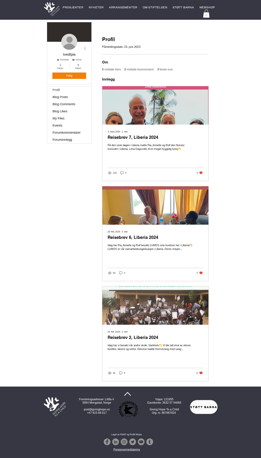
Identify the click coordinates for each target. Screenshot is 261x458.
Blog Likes (60, 111)
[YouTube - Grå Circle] (141, 441)
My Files (58, 118)
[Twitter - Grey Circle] (132, 441)
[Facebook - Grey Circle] (107, 441)
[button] (206, 14)
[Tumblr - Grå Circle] (149, 441)
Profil (56, 90)
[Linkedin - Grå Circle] (115, 441)
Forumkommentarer (67, 132)
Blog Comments (64, 104)
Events (57, 125)
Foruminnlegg (62, 139)
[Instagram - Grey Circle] (124, 441)
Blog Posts (60, 97)
